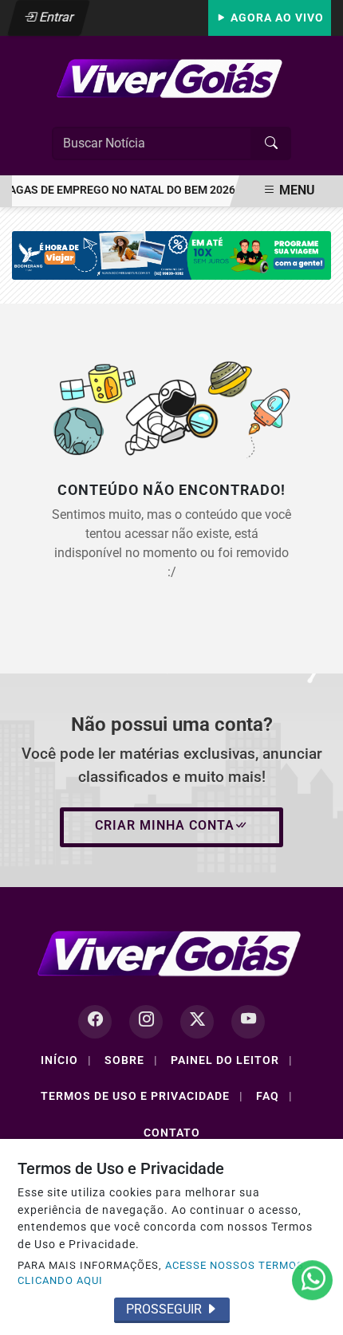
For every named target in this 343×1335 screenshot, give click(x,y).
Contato (172, 1132)
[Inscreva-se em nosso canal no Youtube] (248, 1022)
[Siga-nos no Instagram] (146, 1022)
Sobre (131, 1060)
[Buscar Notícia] (271, 143)
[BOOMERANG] (171, 254)
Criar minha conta (165, 825)
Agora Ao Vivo (275, 18)
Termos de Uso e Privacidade (142, 1096)
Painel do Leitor (232, 1060)
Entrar (55, 17)
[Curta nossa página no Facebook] (95, 1022)
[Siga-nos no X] (197, 1022)
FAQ (274, 1096)
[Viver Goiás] (171, 77)
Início (66, 1060)
